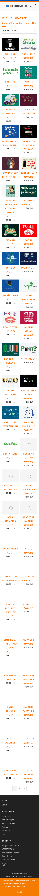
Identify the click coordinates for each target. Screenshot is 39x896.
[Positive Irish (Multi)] (28, 191)
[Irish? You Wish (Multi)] (10, 567)
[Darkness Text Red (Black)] (28, 131)
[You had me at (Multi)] (28, 100)
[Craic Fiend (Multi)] (10, 444)
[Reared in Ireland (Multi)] (10, 349)
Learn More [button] (20, 886)
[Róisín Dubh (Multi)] (10, 286)
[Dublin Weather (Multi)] (28, 695)
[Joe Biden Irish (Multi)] (28, 567)
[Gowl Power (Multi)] (10, 539)
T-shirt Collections (8, 823)
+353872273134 (8, 849)
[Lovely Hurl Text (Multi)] (10, 412)
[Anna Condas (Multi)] (10, 696)
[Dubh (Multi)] (28, 258)
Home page (6, 816)
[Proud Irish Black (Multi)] (28, 381)
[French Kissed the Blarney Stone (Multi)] (10, 191)
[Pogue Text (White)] (10, 317)
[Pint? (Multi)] (28, 349)
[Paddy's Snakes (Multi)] (10, 100)
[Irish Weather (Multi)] (10, 727)
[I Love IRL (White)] (28, 727)
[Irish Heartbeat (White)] (28, 286)
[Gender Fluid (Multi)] (28, 163)
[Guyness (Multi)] (28, 630)
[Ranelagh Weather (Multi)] (28, 665)
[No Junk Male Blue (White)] (28, 412)
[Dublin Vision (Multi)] (28, 317)
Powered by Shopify (27, 876)
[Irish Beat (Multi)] (10, 258)
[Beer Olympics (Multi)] (10, 507)
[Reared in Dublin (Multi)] (28, 507)
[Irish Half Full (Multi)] (10, 44)
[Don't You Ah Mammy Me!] (10, 131)
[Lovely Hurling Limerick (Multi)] (10, 594)
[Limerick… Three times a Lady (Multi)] (10, 630)
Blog (3, 834)
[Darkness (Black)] (10, 665)
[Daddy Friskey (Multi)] (28, 758)
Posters (5, 827)
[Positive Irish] (10, 72)
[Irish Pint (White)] (28, 594)
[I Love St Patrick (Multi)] (28, 444)
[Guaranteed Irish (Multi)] (10, 163)
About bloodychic (8, 820)
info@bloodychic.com (10, 845)
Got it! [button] (19, 892)
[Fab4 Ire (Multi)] (28, 72)
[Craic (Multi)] (28, 539)
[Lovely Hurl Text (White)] (10, 758)
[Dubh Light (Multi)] (28, 44)
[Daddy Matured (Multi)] (10, 381)
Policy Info (6, 831)
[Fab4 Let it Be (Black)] (10, 475)
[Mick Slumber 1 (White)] (28, 475)
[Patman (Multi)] (10, 230)
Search (4, 805)
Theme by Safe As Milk (13, 876)
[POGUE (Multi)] (28, 230)
